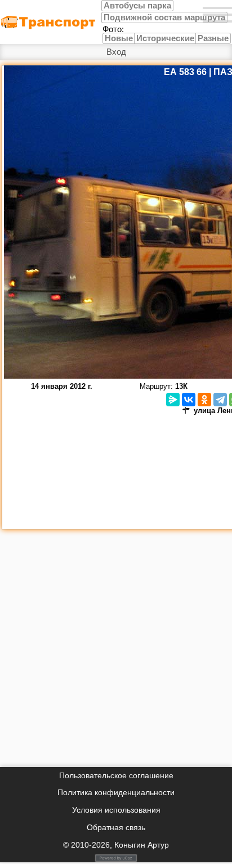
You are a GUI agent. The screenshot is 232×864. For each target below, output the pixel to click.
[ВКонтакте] (188, 399)
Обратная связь (116, 827)
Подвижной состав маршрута (164, 17)
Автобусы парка (137, 5)
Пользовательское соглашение (116, 775)
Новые (119, 38)
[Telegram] (220, 399)
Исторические (165, 38)
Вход (116, 51)
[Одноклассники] (204, 399)
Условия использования (116, 809)
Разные (213, 38)
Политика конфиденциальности (116, 792)
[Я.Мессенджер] (173, 399)
